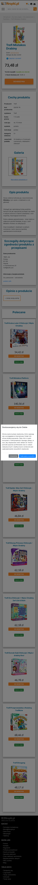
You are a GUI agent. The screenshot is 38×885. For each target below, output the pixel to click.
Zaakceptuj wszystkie (27, 456)
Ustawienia (13, 456)
